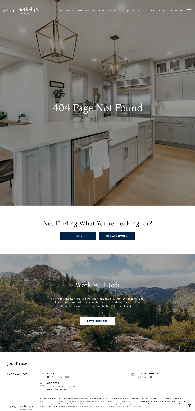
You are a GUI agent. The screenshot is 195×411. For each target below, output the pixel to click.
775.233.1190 (145, 377)
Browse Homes (116, 236)
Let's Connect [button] (97, 321)
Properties (67, 10)
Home (78, 236)
